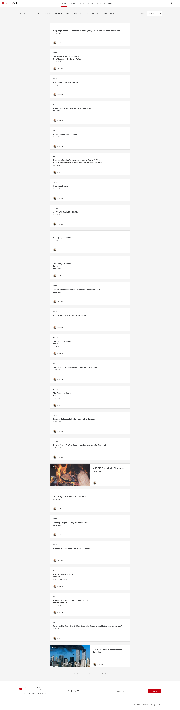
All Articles (58, 13)
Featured (47, 13)
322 (85, 673)
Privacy (153, 705)
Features (100, 3)
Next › (104, 673)
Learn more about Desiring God (34, 693)
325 (99, 673)
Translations (136, 705)
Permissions (145, 705)
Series (86, 13)
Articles (64, 3)
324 (94, 673)
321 (81, 673)
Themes (95, 13)
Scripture (77, 13)
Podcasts (91, 3)
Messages (73, 3)
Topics (68, 13)
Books (82, 3)
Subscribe (154, 691)
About (110, 3)
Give (117, 3)
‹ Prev (76, 673)
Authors (104, 13)
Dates (112, 13)
